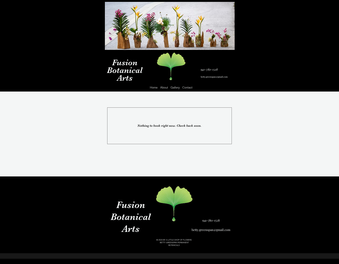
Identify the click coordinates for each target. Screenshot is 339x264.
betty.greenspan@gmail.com (214, 76)
